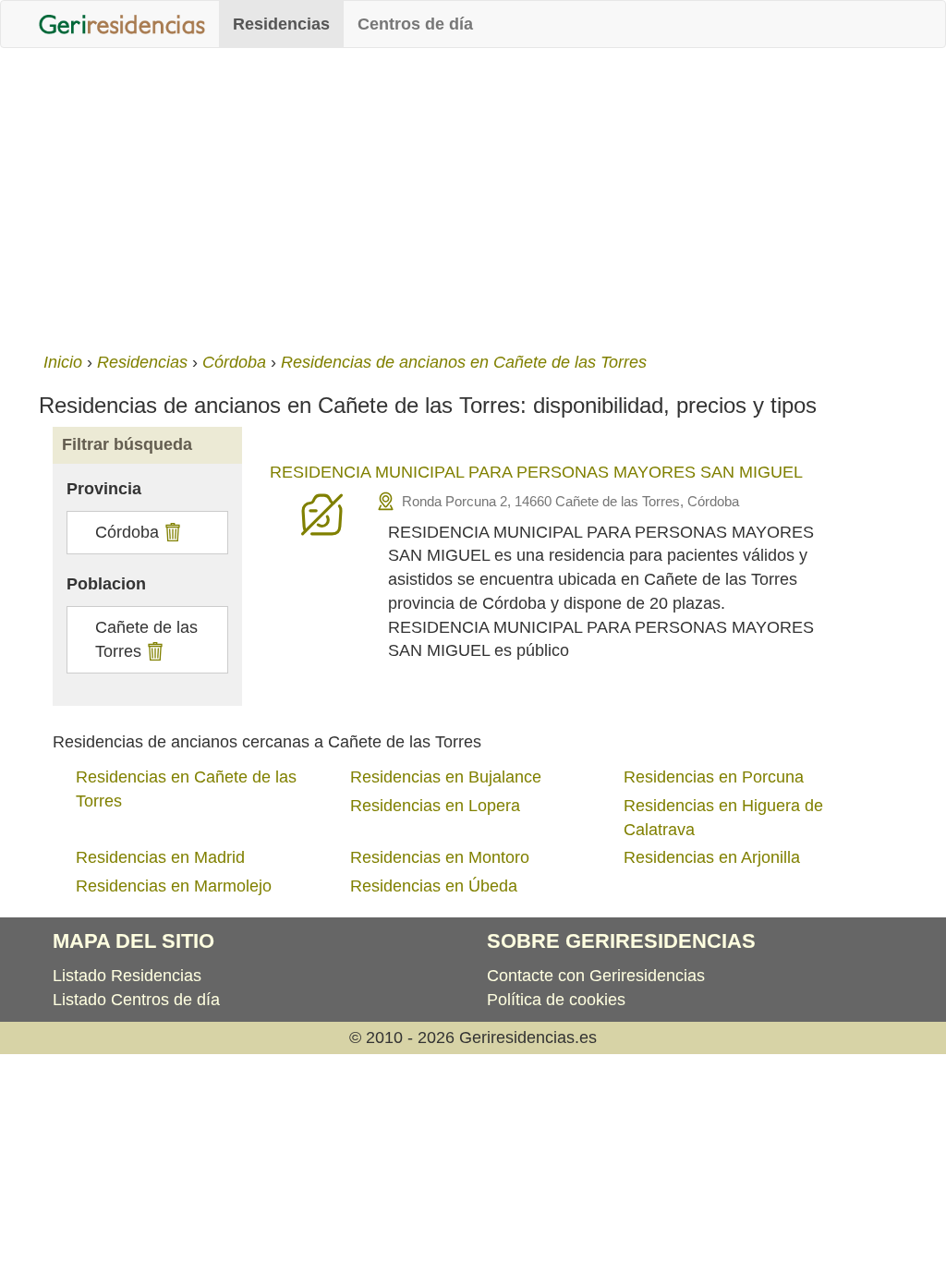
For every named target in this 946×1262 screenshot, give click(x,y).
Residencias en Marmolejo (174, 886)
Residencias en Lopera (435, 805)
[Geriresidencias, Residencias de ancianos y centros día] (122, 24)
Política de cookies (556, 999)
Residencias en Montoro (439, 857)
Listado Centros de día (136, 999)
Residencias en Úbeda (433, 886)
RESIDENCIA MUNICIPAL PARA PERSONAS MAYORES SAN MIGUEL (536, 472)
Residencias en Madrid (160, 857)
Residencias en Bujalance (445, 777)
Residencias (281, 24)
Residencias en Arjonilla (712, 857)
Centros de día (415, 24)
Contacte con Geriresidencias (596, 975)
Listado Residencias (127, 975)
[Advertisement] (473, 196)
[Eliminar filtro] (170, 532)
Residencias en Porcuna (714, 777)
